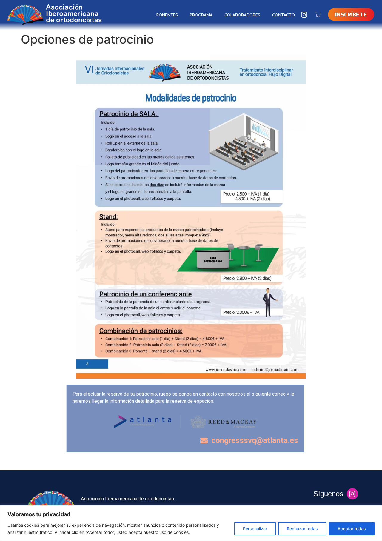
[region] (191, 523)
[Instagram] (304, 14)
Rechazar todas (302, 528)
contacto (283, 15)
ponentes (167, 15)
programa (201, 15)
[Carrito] (318, 14)
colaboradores (242, 15)
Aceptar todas (352, 528)
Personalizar (255, 528)
